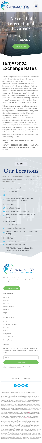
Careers (6, 327)
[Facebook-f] (15, 385)
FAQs (5, 321)
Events (5, 330)
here (29, 412)
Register (6, 309)
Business (6, 300)
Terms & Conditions (9, 337)
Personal (6, 297)
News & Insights (8, 306)
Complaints (7, 334)
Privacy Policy (7, 340)
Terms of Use (27, 417)
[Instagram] (26, 385)
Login (5, 313)
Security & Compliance (10, 324)
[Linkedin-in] (23, 385)
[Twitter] (19, 385)
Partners (6, 303)
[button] (36, 6)
